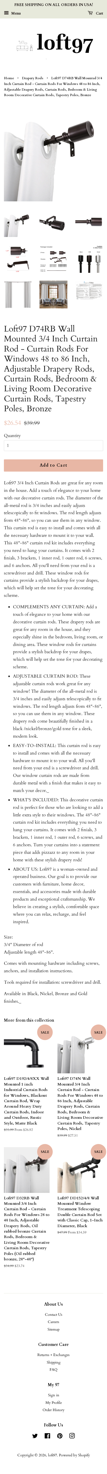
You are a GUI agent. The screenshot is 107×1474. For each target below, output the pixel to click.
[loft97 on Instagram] (72, 1437)
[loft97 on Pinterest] (60, 1437)
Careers (53, 1321)
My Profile (53, 1402)
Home (9, 78)
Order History (53, 1409)
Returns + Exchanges (53, 1354)
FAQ (53, 1369)
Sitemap (53, 1329)
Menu (15, 13)
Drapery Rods (32, 78)
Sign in (53, 1395)
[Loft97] (53, 45)
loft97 (52, 1455)
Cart (99, 13)
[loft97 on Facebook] (47, 1437)
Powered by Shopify (74, 1455)
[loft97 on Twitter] (35, 1437)
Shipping (54, 1362)
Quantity (12, 436)
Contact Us (53, 1314)
